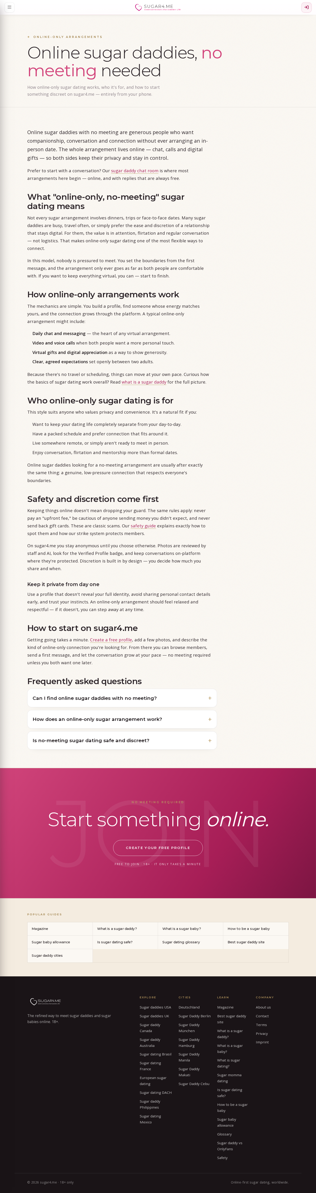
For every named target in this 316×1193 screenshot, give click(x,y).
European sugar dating (153, 1080)
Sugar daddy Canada (150, 1027)
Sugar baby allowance (51, 942)
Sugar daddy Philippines (150, 1104)
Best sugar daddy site (246, 942)
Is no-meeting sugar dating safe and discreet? (91, 740)
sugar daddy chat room (134, 170)
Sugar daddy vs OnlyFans (229, 1146)
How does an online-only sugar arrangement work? (97, 719)
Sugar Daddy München (189, 1027)
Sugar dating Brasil (155, 1054)
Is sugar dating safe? (115, 942)
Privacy (262, 1033)
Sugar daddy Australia (150, 1042)
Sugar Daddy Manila (189, 1057)
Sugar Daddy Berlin (195, 1016)
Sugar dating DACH (156, 1092)
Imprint (262, 1042)
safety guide (143, 526)
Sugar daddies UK (154, 1016)
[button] (9, 7)
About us (263, 1007)
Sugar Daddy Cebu (194, 1083)
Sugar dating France (150, 1066)
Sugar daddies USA (155, 1007)
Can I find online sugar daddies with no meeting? (95, 698)
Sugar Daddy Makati (189, 1072)
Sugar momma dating (229, 1078)
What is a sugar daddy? (117, 929)
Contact (262, 1016)
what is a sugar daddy (144, 382)
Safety (222, 1157)
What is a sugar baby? (181, 929)
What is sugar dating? (228, 1063)
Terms (261, 1024)
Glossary (224, 1134)
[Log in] (306, 7)
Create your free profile (158, 848)
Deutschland (189, 1007)
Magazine (40, 929)
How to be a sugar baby (249, 929)
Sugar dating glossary (181, 942)
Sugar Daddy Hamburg (189, 1042)
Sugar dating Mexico (150, 1119)
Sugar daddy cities (47, 955)
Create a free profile (111, 640)
